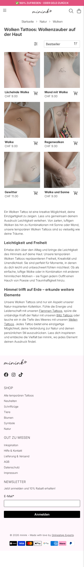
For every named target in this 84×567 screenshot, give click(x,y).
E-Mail (9, 496)
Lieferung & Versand (16, 456)
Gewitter (11, 192)
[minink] (42, 11)
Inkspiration (11, 445)
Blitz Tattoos (64, 315)
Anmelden (42, 514)
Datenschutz (12, 467)
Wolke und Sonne (57, 192)
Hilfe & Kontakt (13, 450)
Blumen (8, 417)
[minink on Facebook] (6, 375)
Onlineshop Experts (63, 535)
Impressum (11, 472)
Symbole (9, 423)
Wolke (9, 142)
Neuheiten (10, 400)
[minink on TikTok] (21, 375)
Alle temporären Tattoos (19, 395)
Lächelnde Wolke (17, 92)
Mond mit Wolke (56, 92)
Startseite (27, 21)
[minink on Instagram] (13, 375)
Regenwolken (54, 142)
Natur (43, 21)
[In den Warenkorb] (35, 93)
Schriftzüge (11, 406)
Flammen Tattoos (50, 311)
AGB (6, 461)
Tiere (7, 412)
